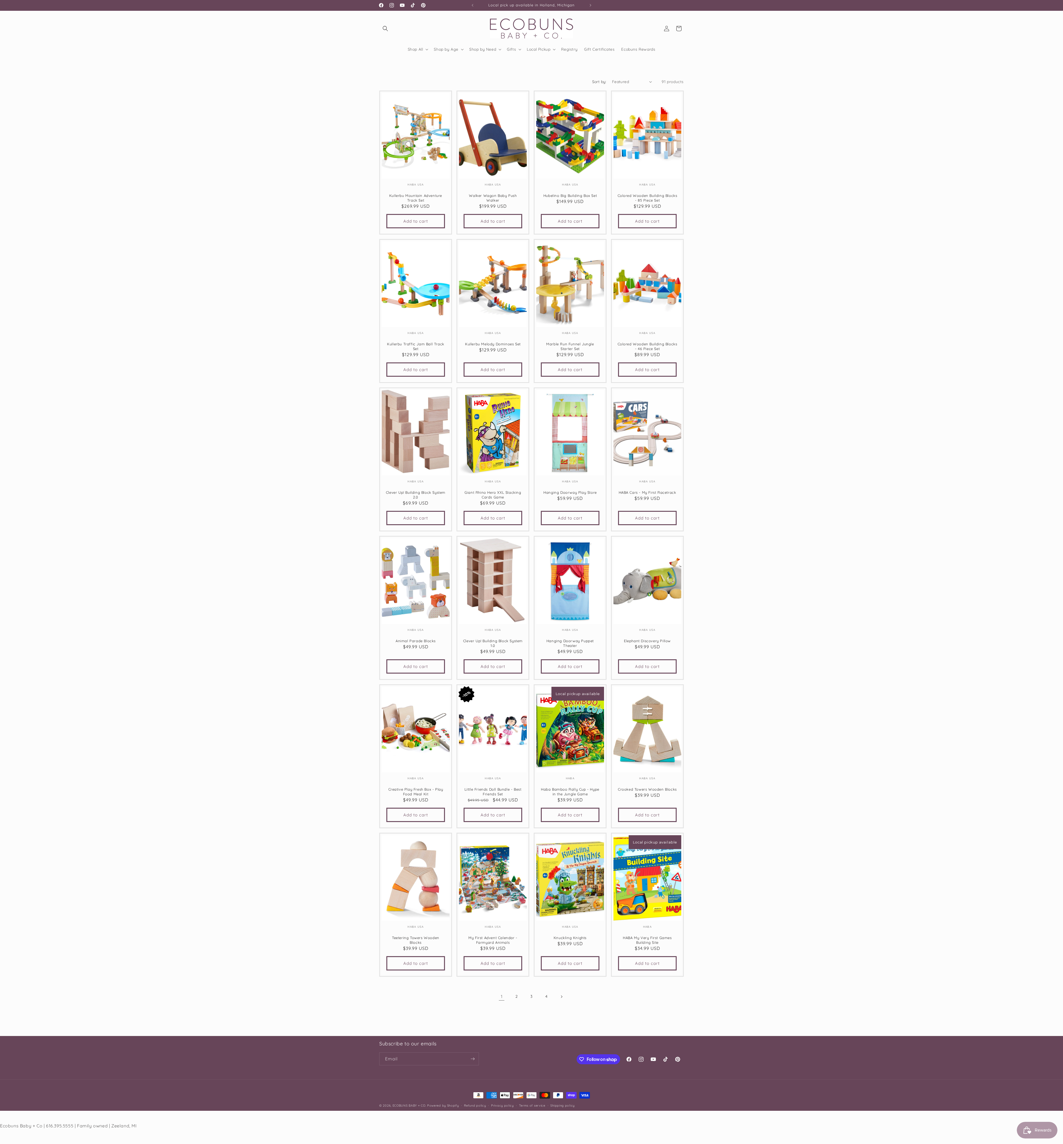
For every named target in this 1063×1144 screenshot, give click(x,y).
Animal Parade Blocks (416, 641)
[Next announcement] (590, 5)
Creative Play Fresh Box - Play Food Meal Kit (415, 791)
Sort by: (599, 81)
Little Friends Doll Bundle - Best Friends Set (493, 791)
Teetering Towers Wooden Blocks (415, 940)
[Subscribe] (472, 1058)
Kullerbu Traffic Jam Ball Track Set (415, 346)
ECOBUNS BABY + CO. (409, 1105)
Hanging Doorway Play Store (570, 492)
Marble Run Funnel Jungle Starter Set (570, 346)
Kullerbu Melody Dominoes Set (493, 344)
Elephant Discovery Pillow (647, 641)
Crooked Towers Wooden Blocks (647, 789)
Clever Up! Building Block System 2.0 (415, 494)
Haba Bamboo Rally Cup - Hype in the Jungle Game (570, 791)
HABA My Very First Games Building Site (647, 940)
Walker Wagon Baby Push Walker (493, 197)
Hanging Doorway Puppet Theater (570, 643)
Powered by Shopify (443, 1105)
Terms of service (532, 1105)
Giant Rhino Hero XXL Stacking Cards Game (493, 494)
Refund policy (475, 1105)
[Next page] (561, 997)
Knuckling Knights (570, 937)
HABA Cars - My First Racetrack (647, 492)
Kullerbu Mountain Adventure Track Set (415, 197)
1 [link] (502, 996)
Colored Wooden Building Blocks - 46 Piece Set (647, 346)
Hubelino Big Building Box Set (570, 195)
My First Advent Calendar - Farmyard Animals (492, 940)
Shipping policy (562, 1105)
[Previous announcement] (472, 5)
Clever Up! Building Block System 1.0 (493, 643)
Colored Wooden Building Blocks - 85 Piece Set (647, 197)
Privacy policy (502, 1105)
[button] (385, 28)
